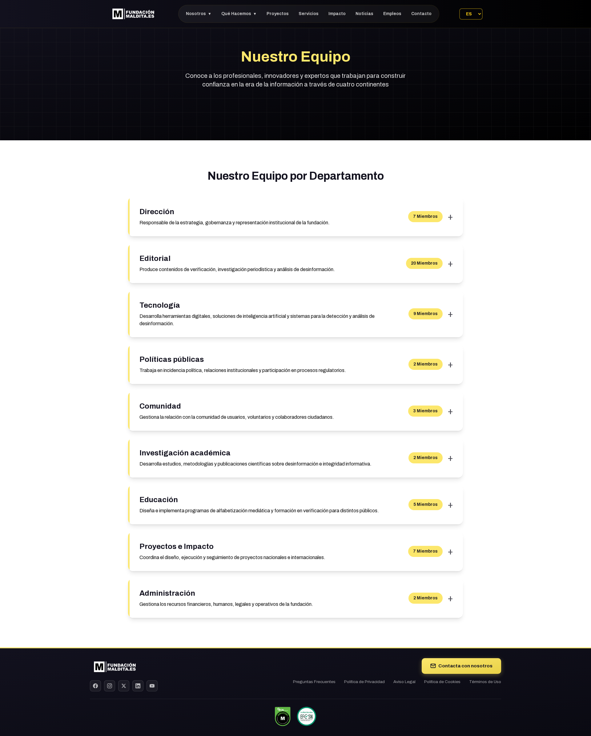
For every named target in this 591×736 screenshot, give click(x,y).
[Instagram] (109, 685)
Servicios (309, 13)
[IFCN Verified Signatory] (283, 716)
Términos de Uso (485, 681)
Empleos (392, 13)
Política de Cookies (442, 681)
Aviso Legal (404, 681)
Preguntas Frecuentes (314, 681)
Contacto (421, 13)
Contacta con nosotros (465, 665)
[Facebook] (95, 685)
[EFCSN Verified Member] (306, 716)
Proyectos (278, 13)
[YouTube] (152, 685)
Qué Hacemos (239, 13)
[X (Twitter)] (123, 685)
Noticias (364, 13)
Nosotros (198, 13)
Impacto (337, 13)
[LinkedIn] (137, 685)
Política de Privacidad (364, 681)
